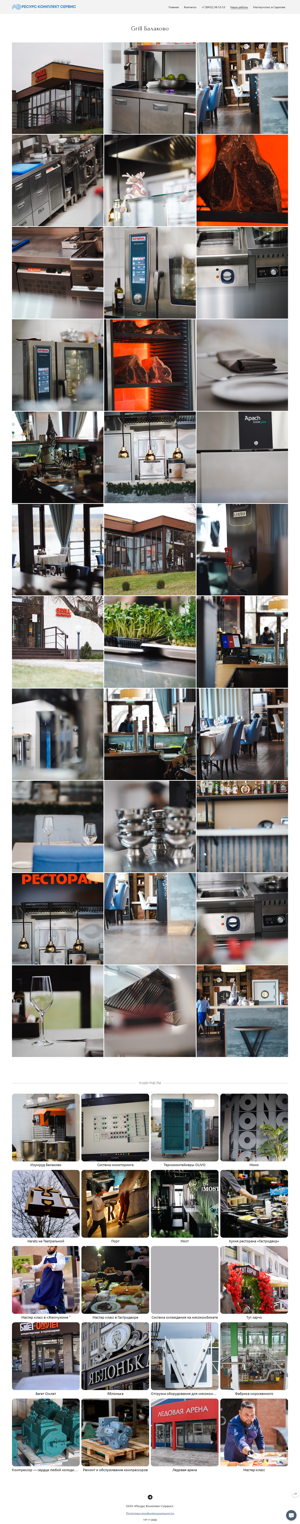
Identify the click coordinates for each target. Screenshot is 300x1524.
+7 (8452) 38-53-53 (213, 7)
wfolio (154, 1519)
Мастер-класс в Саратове (269, 7)
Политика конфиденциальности (150, 1513)
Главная (174, 7)
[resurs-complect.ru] (44, 7)
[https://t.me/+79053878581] (150, 1497)
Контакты (190, 7)
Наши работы (239, 7)
